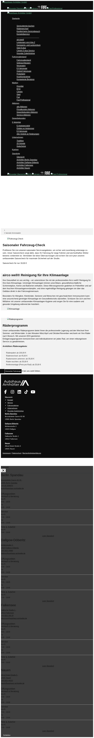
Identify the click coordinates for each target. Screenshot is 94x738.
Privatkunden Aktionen (26, 109)
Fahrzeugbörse (13, 405)
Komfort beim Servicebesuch (28, 31)
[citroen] (33, 8)
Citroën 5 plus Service (26, 51)
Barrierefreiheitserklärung (32, 453)
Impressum (7, 453)
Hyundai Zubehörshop (26, 53)
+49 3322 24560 (7, 551)
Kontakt (10, 400)
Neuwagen (21, 66)
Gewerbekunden (19, 118)
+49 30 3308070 (7, 486)
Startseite (16, 18)
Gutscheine (21, 146)
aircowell (20, 40)
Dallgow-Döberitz (11, 423)
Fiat (18, 97)
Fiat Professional (23, 100)
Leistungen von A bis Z (26, 42)
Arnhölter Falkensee (25, 165)
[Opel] (39, 8)
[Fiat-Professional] (54, 8)
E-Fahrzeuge (22, 68)
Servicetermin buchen (25, 26)
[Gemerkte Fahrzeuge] (2, 371)
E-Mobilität (16, 122)
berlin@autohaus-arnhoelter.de (12, 488)
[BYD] (27, 8)
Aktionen (15, 103)
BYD (19, 89)
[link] (5, 392)
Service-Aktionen (24, 115)
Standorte (16, 154)
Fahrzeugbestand (19, 57)
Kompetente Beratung (25, 79)
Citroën (20, 92)
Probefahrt (21, 74)
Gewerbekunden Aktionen (27, 112)
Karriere (15, 150)
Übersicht (20, 157)
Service (15, 22)
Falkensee (9, 433)
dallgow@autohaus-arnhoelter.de (13, 553)
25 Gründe (21, 143)
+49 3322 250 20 (7, 616)
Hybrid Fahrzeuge (24, 71)
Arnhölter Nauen (23, 168)
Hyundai (20, 86)
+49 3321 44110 (7, 681)
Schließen (6, 735)
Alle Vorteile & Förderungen (28, 134)
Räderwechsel (22, 29)
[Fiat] (44, 8)
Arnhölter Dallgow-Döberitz (28, 162)
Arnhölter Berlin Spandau (27, 160)
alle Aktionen (22, 107)
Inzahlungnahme (23, 77)
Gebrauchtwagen (24, 63)
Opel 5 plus (21, 48)
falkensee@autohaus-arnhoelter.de (14, 618)
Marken (15, 83)
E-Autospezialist (23, 126)
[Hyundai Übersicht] (15, 8)
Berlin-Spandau (11, 414)
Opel (19, 94)
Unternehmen (17, 137)
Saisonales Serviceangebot (28, 37)
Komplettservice (23, 34)
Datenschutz (16, 453)
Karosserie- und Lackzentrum (28, 45)
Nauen (7, 443)
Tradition (20, 141)
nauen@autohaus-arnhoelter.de (12, 683)
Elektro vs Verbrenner (25, 128)
